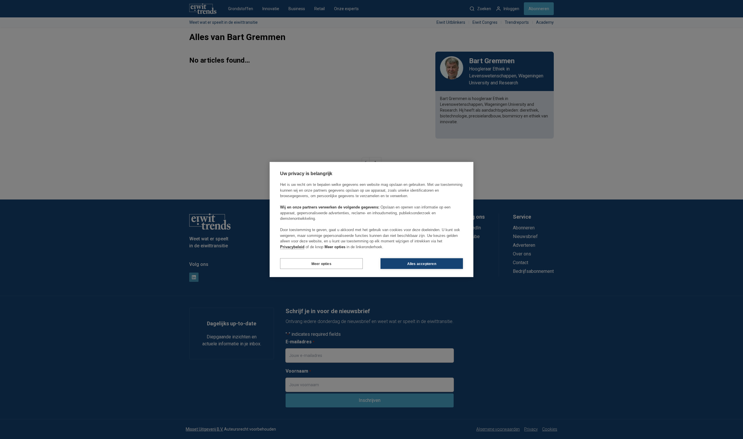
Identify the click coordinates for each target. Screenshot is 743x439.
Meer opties (321, 264)
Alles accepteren (421, 264)
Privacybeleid (292, 246)
